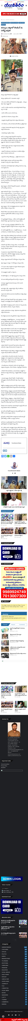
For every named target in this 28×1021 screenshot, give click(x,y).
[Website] (13, 473)
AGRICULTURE (5, 979)
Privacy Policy (4, 765)
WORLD (4, 956)
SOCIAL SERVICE (6, 972)
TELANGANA (5, 960)
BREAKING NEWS (14, 22)
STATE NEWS (5, 949)
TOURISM (4, 999)
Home (3, 19)
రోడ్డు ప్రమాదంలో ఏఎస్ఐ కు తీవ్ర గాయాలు (18, 653)
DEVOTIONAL (5, 963)
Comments (22, 624)
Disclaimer (3, 767)
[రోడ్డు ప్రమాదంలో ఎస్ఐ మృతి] (5, 636)
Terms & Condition (5, 764)
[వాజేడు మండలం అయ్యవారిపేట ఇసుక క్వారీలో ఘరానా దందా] (5, 649)
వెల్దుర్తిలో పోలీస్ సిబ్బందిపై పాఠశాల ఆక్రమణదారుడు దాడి (20, 522)
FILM (3, 985)
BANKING (4, 1004)
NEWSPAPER (5, 995)
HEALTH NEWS (5, 974)
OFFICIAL (3, 24)
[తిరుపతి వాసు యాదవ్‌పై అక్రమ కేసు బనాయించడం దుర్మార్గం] (7, 517)
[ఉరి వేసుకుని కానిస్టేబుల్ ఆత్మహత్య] (5, 642)
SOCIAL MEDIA (5, 990)
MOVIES (4, 992)
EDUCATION (5, 970)
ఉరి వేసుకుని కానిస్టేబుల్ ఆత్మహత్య (17, 641)
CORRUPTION (5, 988)
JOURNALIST (5, 983)
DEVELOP (4, 976)
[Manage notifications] (3, 1016)
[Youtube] (6, 451)
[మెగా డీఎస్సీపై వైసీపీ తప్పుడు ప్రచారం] (7, 530)
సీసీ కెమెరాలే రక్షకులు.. (19, 535)
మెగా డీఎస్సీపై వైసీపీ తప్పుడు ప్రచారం (6, 536)
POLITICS (4, 954)
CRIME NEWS (21, 22)
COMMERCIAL (5, 1001)
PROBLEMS (4, 967)
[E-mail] (4, 451)
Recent (13, 624)
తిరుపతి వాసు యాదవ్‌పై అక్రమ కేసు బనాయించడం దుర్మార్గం (7, 522)
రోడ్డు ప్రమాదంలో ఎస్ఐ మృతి (15, 634)
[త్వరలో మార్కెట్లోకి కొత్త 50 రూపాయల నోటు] (5, 630)
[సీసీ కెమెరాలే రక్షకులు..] (21, 530)
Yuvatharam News (6, 33)
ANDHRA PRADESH (10, 19)
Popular (5, 624)
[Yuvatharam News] (14, 5)
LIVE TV (4, 997)
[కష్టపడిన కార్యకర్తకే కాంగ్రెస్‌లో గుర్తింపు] (21, 704)
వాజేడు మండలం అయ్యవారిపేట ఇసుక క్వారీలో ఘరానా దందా (17, 647)
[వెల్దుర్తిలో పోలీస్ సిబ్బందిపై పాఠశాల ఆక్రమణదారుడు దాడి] (21, 517)
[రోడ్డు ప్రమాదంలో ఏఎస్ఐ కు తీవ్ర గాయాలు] (5, 655)
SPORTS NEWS (5, 981)
